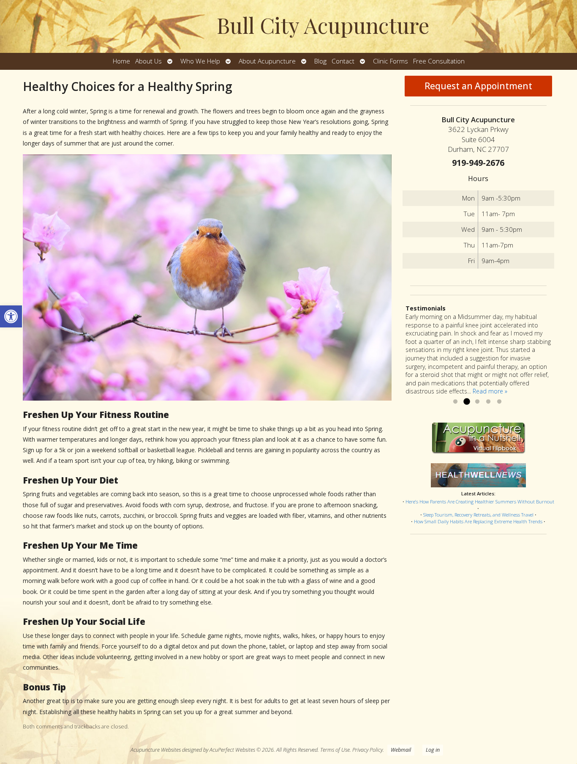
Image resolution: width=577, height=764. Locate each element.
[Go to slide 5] (499, 402)
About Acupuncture (267, 61)
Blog (320, 61)
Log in (433, 749)
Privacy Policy (367, 749)
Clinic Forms (390, 61)
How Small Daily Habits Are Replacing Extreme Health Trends (478, 521)
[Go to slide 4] (488, 402)
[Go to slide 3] (477, 402)
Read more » (490, 391)
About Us (148, 61)
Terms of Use (335, 749)
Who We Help (200, 61)
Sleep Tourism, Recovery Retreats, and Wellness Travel (478, 514)
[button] (11, 316)
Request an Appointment (478, 86)
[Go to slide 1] (455, 402)
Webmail (401, 749)
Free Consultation (439, 61)
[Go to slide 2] (466, 402)
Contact (343, 61)
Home (121, 61)
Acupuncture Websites (156, 749)
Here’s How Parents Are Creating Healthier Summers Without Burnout (480, 501)
